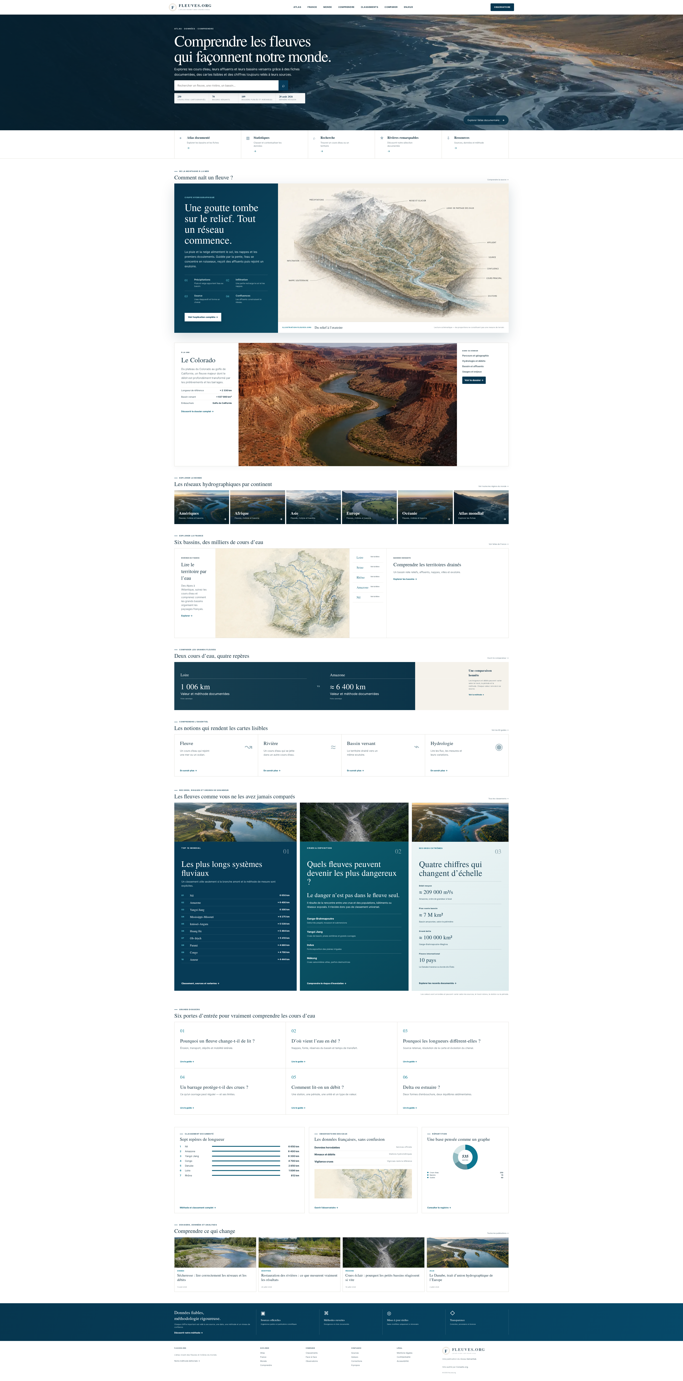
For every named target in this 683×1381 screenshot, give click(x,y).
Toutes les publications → (498, 1233)
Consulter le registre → (439, 1207)
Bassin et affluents (473, 366)
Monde (327, 7)
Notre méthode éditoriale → (187, 1361)
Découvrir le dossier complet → (197, 411)
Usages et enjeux (472, 371)
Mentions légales (404, 1353)
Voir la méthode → (476, 695)
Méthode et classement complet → (198, 1207)
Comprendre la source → (498, 179)
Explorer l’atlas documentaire (486, 120)
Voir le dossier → (474, 380)
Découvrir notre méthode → (188, 1332)
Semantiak (471, 1359)
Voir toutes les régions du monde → (493, 486)
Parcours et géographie (475, 355)
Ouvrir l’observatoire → (326, 1207)
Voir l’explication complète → (203, 317)
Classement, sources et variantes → (200, 983)
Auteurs (354, 1357)
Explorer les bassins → (405, 579)
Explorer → (186, 615)
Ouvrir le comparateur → (498, 658)
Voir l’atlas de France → (499, 544)
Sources (355, 1353)
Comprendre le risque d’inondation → (326, 983)
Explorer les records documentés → (437, 983)
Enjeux (408, 7)
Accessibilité (403, 1361)
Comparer (391, 7)
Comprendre (346, 7)
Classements (369, 7)
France (312, 7)
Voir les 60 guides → (500, 730)
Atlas (297, 7)
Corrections (356, 1361)
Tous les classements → (498, 798)
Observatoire (502, 7)
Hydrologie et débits (473, 360)
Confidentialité (403, 1357)
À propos (355, 1365)
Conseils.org (462, 1367)
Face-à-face (311, 1357)
